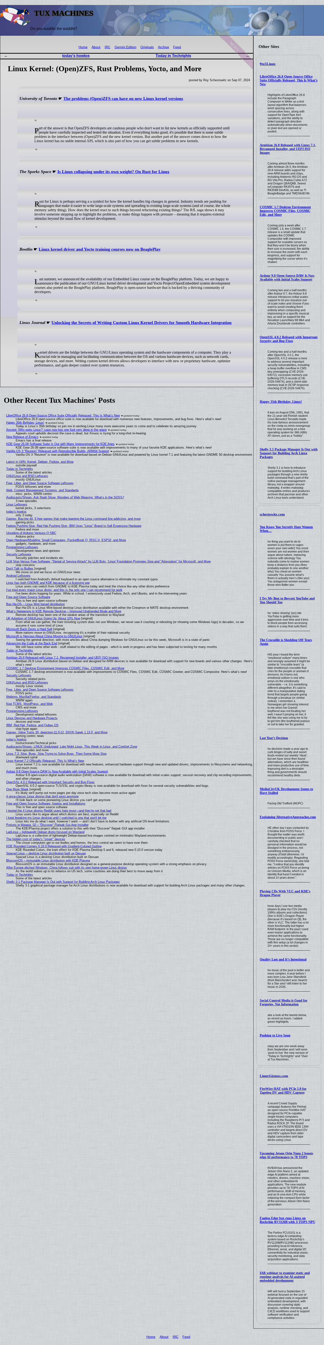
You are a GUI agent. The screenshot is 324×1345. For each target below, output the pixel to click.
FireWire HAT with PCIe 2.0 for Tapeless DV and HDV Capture (283, 1090)
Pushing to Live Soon (275, 1035)
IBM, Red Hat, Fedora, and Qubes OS (32, 725)
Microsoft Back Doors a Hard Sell (29, 629)
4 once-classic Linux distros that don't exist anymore (42, 796)
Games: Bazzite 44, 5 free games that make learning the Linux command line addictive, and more (73, 518)
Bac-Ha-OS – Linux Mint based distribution (35, 604)
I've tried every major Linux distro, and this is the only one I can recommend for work (64, 590)
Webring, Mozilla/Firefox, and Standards (33, 696)
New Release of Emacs (22, 437)
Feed (177, 47)
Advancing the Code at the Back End (31, 643)
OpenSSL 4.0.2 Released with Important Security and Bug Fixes (289, 339)
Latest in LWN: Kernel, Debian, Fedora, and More (40, 462)
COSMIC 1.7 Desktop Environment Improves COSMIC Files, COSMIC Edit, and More (285, 210)
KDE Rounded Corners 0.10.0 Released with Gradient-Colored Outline (54, 846)
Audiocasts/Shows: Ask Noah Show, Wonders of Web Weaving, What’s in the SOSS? (65, 497)
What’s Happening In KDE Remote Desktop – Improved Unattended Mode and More (63, 611)
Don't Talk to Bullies (19, 568)
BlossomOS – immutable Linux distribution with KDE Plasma (48, 860)
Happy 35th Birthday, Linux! (281, 401)
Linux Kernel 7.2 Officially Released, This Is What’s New (45, 761)
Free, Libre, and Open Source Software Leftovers (40, 483)
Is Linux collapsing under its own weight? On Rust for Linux (113, 171)
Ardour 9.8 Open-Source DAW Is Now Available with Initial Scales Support (287, 277)
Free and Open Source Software (28, 597)
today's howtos (76, 56)
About (96, 47)
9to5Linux (268, 64)
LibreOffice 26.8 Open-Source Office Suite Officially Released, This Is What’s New (288, 80)
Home (83, 47)
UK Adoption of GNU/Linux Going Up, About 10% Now (43, 618)
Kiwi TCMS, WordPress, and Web (29, 704)
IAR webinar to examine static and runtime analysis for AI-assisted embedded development (285, 1276)
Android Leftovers (18, 575)
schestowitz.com (272, 514)
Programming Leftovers (22, 547)
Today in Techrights (173, 56)
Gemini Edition (125, 47)
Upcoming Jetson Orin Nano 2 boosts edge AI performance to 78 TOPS (286, 1155)
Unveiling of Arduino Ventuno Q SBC (31, 533)
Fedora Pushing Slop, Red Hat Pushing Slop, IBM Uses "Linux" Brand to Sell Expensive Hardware (73, 526)
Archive (163, 47)
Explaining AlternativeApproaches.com (288, 817)
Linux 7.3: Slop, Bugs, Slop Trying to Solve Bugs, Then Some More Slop (56, 753)
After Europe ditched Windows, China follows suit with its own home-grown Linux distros (66, 867)
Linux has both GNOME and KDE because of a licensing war (48, 583)
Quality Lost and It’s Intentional (283, 959)
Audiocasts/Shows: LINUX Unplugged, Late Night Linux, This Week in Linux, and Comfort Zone (71, 746)
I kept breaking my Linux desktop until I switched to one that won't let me (56, 818)
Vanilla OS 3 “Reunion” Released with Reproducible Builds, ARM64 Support (57, 451)
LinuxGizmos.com (274, 1076)
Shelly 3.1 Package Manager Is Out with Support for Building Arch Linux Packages (289, 453)
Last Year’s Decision (274, 738)
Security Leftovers (18, 554)
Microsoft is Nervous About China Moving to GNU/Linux (44, 636)
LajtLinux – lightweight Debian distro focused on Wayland (45, 832)
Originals (147, 47)
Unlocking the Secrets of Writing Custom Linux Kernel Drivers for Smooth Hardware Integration (141, 322)
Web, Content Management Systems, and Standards (42, 490)
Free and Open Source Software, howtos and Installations (45, 803)
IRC (107, 47)
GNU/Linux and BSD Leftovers (27, 476)
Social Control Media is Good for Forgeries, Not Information (283, 1002)
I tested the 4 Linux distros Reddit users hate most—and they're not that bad (58, 810)
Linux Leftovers (16, 504)
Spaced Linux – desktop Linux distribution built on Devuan (46, 853)
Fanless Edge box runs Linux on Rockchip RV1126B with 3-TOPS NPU (287, 1220)
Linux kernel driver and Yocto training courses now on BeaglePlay (100, 249)
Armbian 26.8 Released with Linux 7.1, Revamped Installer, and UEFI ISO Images (288, 149)
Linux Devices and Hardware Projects (32, 718)
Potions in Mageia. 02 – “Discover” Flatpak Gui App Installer (47, 825)
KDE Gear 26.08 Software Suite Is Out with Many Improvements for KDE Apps (60, 444)
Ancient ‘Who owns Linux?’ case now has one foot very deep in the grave (56, 429)
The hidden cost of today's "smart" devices (35, 839)
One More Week (17, 789)
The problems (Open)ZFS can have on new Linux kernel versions (123, 98)
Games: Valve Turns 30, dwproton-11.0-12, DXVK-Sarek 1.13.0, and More (56, 732)
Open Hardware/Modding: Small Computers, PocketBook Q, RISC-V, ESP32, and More (66, 540)
